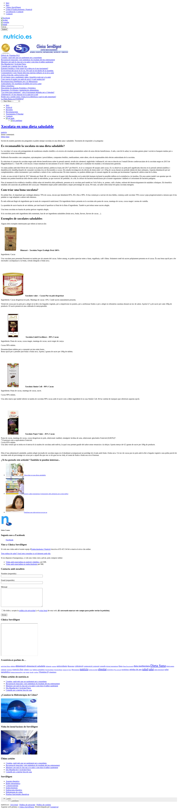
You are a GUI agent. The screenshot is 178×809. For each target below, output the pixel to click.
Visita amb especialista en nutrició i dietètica (23, 562)
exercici (9, 670)
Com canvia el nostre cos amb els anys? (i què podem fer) (23, 79)
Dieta (121, 666)
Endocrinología (12, 788)
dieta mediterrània (142, 666)
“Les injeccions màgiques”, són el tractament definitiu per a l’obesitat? (27, 92)
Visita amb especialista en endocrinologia (21, 564)
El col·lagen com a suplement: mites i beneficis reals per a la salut (26, 77)
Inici (7, 3)
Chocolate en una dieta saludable (35, 475)
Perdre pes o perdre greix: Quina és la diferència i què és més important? (28, 97)
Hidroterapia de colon (14, 792)
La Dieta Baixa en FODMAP (12, 99)
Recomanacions (12, 112)
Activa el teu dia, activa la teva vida (14, 75)
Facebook (9, 540)
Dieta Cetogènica (7, 86)
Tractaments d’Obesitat (14, 114)
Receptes (9, 110)
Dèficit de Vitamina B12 (10, 55)
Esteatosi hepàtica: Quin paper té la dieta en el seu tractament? (24, 68)
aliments (48, 666)
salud (145, 669)
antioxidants (62, 666)
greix (30, 669)
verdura (36, 672)
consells (103, 666)
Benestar (71, 666)
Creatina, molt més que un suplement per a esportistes (21, 58)
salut (151, 669)
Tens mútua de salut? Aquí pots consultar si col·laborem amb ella (25, 554)
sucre (27, 672)
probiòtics (125, 670)
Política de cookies (44, 805)
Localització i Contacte (14, 12)
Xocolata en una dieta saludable (27, 126)
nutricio (4, 132)
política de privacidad (27, 611)
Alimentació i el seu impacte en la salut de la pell (19, 95)
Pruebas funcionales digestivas (17, 794)
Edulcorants (170, 666)
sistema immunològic (17, 672)
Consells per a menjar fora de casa (14, 66)
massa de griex (67, 669)
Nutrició (9, 107)
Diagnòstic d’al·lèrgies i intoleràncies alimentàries (20, 90)
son (24, 672)
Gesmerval (54, 807)
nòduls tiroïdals (93, 669)
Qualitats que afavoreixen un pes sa (35, 512)
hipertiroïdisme (49, 669)
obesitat (102, 669)
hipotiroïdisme (58, 669)
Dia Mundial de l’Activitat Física (13, 64)
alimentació (20, 666)
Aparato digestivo (12, 781)
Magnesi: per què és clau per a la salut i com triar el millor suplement (27, 62)
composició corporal (91, 666)
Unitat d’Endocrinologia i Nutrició (19, 9)
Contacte (9, 14)
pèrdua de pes (136, 669)
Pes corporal (117, 669)
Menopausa (75, 670)
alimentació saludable (35, 666)
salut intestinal (159, 670)
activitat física (5, 666)
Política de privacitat (27, 805)
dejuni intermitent (112, 666)
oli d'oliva (110, 670)
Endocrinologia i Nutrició (41, 549)
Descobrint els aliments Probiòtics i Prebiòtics (18, 88)
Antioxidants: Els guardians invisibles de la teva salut (21, 84)
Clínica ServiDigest (13, 7)
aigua (13, 666)
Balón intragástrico (13, 783)
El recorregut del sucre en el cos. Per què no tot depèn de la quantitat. (27, 71)
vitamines (52, 672)
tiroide (32, 672)
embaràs (3, 670)
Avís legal (14, 805)
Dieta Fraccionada (128, 666)
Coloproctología (12, 786)
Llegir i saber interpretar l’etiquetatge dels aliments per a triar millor (46, 494)
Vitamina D (44, 672)
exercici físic (18, 669)
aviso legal (43, 611)
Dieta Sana (5, 137)
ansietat (54, 666)
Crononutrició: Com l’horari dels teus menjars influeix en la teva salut (27, 73)
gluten (26, 670)
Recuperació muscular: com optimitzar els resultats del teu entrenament (28, 60)
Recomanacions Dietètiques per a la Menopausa (19, 81)
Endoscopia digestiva (14, 790)
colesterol (79, 666)
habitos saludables (39, 670)
